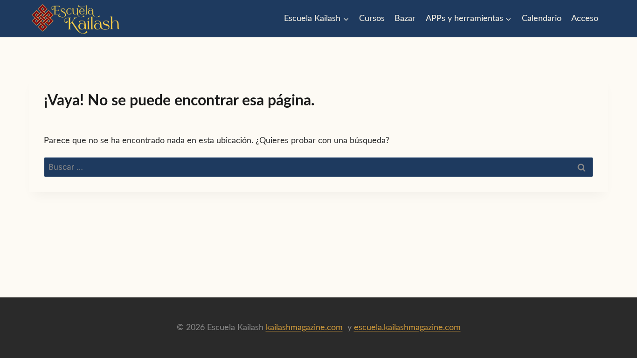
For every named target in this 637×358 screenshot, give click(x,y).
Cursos (372, 18)
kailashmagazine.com (304, 328)
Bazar (405, 18)
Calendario (541, 18)
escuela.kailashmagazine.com (407, 328)
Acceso (584, 18)
